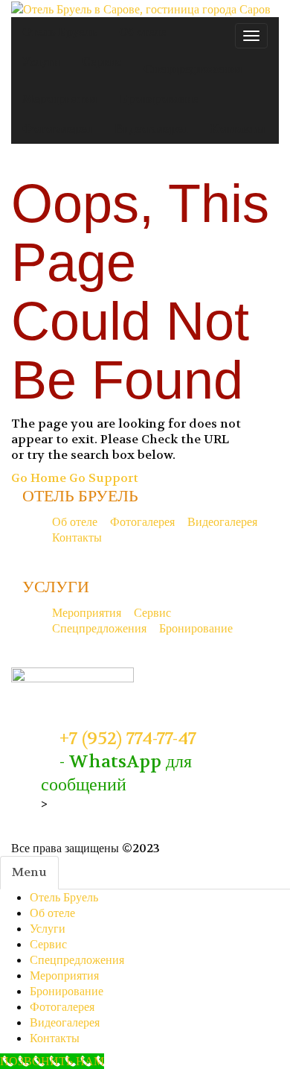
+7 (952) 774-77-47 (125, 738)
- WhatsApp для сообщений (116, 773)
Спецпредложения (77, 960)
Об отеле (52, 913)
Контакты (55, 1038)
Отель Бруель (64, 897)
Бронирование (66, 991)
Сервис (48, 944)
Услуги (47, 928)
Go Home (38, 478)
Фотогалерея (62, 1007)
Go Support (103, 478)
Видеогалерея (65, 1022)
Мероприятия (64, 975)
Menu (29, 872)
